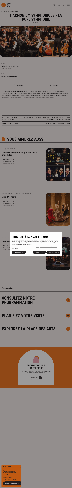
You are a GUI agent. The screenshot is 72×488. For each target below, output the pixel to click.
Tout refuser (39, 252)
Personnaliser (18, 252)
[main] (36, 244)
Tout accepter (53, 252)
